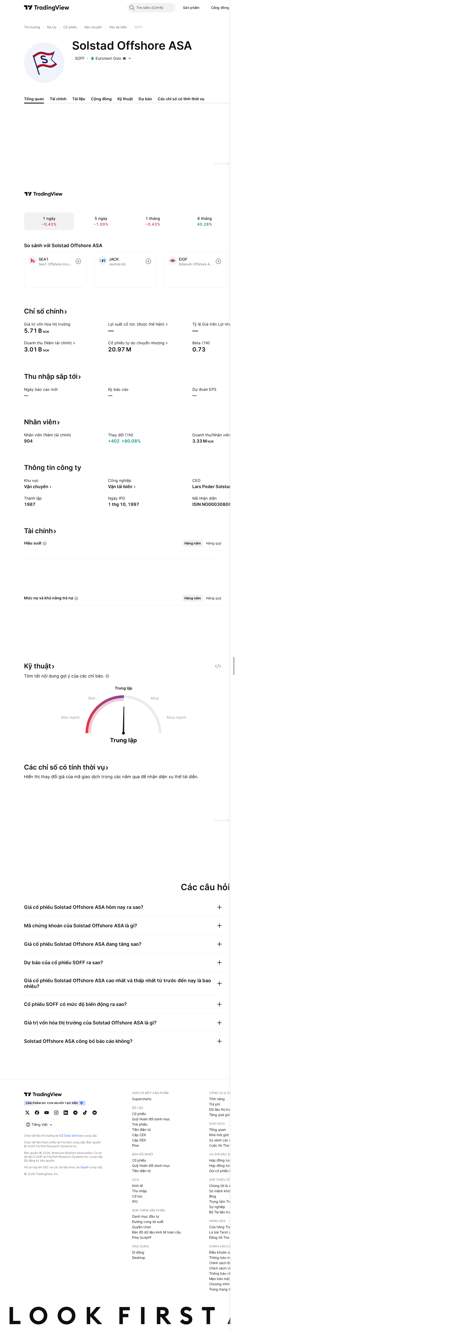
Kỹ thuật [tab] (125, 98)
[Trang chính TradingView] (46, 7)
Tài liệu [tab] (78, 98)
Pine (135, 1145)
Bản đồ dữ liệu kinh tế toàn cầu (156, 1232)
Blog (212, 1196)
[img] (124, 58)
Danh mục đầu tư (145, 1216)
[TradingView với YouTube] (46, 1112)
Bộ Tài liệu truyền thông (227, 1212)
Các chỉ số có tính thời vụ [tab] (181, 98)
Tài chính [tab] (58, 98)
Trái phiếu (139, 1124)
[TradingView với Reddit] (94, 1112)
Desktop (138, 1258)
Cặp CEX (139, 1135)
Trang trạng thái (221, 1289)
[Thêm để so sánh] (78, 261)
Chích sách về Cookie (226, 1268)
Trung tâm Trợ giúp (224, 1201)
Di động (138, 1252)
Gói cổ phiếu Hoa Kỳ (225, 1171)
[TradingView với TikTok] (85, 1112)
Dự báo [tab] (145, 98)
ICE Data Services (71, 1135)
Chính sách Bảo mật (224, 1263)
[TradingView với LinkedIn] (65, 1112)
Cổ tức (137, 1196)
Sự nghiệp (217, 1207)
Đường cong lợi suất (148, 1222)
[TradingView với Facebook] (37, 1112)
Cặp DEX (139, 1140)
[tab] (192, 543)
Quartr (84, 1167)
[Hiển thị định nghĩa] (73, 324)
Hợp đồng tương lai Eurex (229, 1165)
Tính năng (217, 1099)
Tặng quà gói (219, 1115)
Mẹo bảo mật (219, 1279)
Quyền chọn (141, 1227)
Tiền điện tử (141, 1130)
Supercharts (141, 1099)
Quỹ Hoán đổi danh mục (151, 1119)
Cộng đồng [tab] (101, 98)
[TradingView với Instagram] (56, 1112)
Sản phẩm (191, 8)
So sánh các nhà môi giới (228, 1140)
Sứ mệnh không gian (225, 1191)
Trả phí (214, 1104)
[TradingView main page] (43, 1094)
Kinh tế (137, 1186)
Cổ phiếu (139, 1114)
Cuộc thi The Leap (223, 1145)
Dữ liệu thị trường (222, 1109)
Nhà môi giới (219, 1135)
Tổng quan (217, 1130)
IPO (135, 1201)
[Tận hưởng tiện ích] (218, 666)
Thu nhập (139, 1191)
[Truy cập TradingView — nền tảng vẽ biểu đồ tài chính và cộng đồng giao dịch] (43, 194)
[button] (203, 7)
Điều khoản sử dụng (225, 1252)
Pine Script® (141, 1237)
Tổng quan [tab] (34, 98)
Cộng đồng (220, 8)
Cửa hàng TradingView (227, 1227)
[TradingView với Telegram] (75, 1112)
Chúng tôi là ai (220, 1186)
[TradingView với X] (27, 1112)
